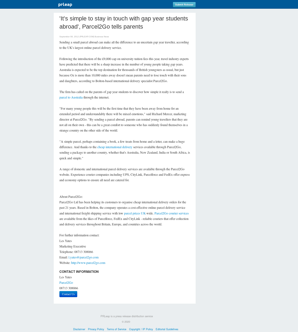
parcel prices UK (135, 213)
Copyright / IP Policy (141, 329)
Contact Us (68, 294)
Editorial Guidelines (167, 329)
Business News (102, 36)
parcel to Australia (71, 97)
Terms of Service (116, 329)
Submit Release (184, 4)
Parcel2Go (66, 282)
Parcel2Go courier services (171, 213)
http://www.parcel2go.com (88, 262)
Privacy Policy (96, 329)
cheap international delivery (114, 147)
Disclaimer (79, 329)
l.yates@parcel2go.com (84, 257)
